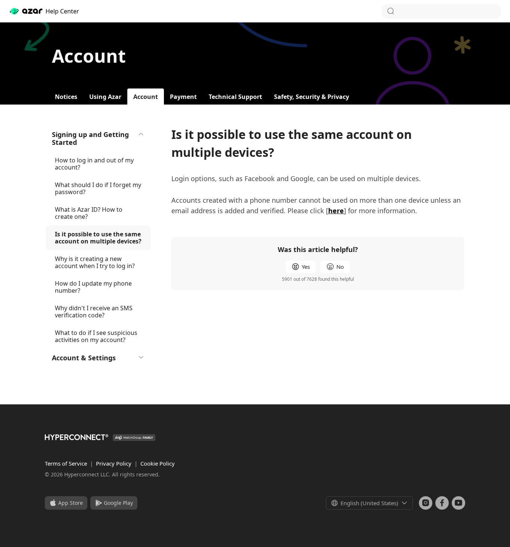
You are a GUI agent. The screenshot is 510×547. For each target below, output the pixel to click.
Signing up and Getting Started (90, 138)
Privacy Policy (114, 463)
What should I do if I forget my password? (98, 188)
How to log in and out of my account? (94, 163)
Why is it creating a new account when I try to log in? (95, 262)
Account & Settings (84, 357)
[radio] (301, 267)
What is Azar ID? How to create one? (88, 213)
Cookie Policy (157, 463)
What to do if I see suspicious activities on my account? (96, 336)
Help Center (62, 11)
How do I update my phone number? (93, 287)
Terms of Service (66, 463)
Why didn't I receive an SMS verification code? (94, 311)
